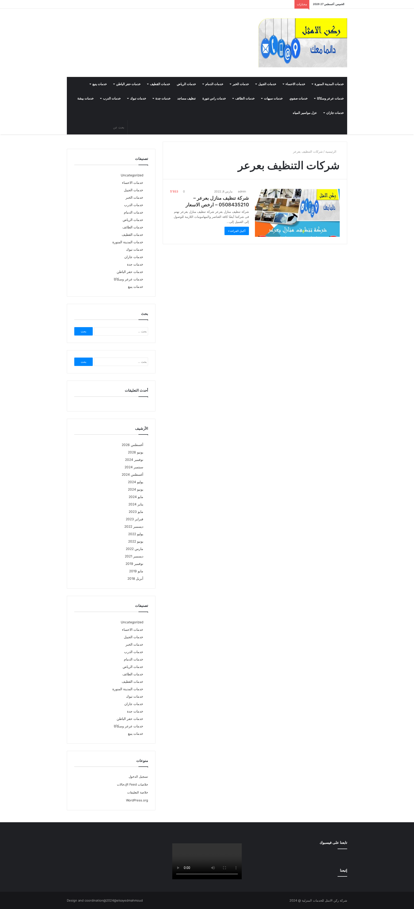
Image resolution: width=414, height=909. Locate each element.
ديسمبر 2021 (134, 556)
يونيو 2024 (135, 489)
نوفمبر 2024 (134, 460)
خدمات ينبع (99, 84)
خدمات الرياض (186, 84)
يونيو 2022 (135, 541)
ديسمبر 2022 (133, 526)
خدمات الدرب (112, 98)
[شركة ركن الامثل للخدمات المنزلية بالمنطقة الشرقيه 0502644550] (303, 42)
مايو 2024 (136, 497)
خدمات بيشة (85, 98)
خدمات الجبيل (267, 84)
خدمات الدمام (214, 84)
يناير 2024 (135, 504)
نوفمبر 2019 (134, 564)
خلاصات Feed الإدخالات (132, 784)
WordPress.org (137, 800)
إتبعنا (343, 870)
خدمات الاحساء (295, 84)
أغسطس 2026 (132, 445)
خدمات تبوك (138, 98)
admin (242, 191)
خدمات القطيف (160, 84)
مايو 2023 (136, 512)
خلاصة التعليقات (137, 792)
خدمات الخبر (241, 84)
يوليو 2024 (135, 482)
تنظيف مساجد (186, 98)
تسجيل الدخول (138, 776)
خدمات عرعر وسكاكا (330, 98)
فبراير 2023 (134, 519)
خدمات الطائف (245, 98)
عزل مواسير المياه (305, 113)
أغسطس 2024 (132, 474)
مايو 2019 (136, 571)
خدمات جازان (335, 113)
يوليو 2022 (135, 534)
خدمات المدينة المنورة (329, 84)
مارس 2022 (134, 549)
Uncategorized (132, 175)
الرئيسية (331, 151)
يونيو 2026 (135, 452)
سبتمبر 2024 (134, 467)
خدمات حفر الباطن (128, 84)
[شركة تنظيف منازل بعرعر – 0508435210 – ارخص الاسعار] (297, 213)
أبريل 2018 (135, 578)
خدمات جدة (163, 98)
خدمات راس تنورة (214, 98)
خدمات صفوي (298, 98)
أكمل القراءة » (236, 231)
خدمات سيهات (273, 98)
